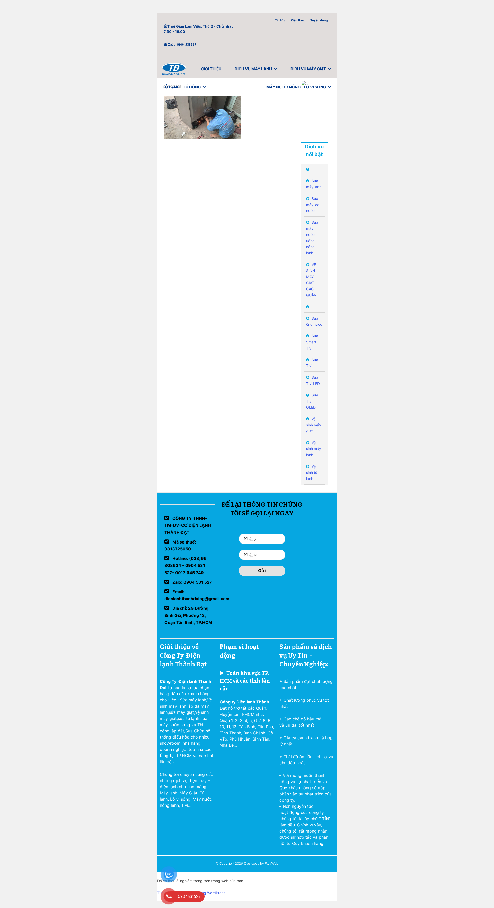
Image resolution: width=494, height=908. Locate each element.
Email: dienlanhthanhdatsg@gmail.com (197, 595)
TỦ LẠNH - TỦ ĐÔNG (182, 86)
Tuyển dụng (319, 20)
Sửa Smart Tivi (312, 342)
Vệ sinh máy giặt (313, 425)
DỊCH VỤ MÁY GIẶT (308, 68)
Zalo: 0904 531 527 (191, 582)
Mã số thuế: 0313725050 (180, 545)
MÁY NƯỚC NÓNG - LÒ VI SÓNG (296, 86)
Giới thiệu (211, 68)
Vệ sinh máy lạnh (313, 448)
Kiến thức (298, 20)
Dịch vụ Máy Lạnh (253, 68)
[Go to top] (10, 898)
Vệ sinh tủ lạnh (311, 472)
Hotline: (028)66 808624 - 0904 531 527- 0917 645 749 (185, 565)
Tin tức (280, 20)
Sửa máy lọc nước (312, 204)
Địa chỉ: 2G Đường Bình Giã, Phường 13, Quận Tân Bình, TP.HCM (188, 615)
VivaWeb (271, 863)
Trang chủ (174, 70)
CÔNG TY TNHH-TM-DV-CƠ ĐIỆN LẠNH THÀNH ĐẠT (187, 525)
